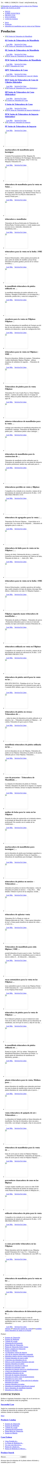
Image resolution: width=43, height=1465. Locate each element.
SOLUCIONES (10, 17)
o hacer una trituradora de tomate (16, 1371)
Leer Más (9, 44)
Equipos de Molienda (12, 1339)
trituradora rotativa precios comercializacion (19, 1356)
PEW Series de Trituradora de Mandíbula (23, 60)
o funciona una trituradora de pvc (16, 1360)
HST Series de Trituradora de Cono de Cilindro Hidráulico (21, 81)
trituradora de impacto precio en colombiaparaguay (21, 1369)
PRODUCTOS (10, 15)
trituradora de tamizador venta (15, 1367)
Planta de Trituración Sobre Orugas (16, 1347)
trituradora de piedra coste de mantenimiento (19, 1377)
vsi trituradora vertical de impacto (16, 1352)
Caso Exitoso (6, 1437)
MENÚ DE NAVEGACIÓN (10, 8)
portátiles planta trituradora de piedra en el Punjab (23, 1329)
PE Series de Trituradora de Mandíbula (22, 50)
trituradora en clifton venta (13, 1390)
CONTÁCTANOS (11, 19)
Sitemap (7, 1328)
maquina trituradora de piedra (14, 1364)
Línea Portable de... (11, 1441)
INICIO (7, 11)
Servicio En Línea (20, 44)
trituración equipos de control (22, 1328)
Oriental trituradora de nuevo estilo (16, 1358)
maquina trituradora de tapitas (14, 1384)
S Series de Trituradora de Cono (19, 104)
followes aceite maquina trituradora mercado (19, 1362)
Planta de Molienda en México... (15, 1449)
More (2, 1416)
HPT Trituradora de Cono (16, 70)
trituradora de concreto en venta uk (16, 1365)
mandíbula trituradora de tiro (14, 1373)
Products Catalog (8, 1420)
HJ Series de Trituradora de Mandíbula (22, 40)
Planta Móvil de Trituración (14, 1345)
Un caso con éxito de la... (13, 1445)
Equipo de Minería (11, 1350)
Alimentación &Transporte (14, 1343)
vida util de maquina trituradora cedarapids (19, 1354)
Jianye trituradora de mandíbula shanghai (18, 1388)
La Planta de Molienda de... (14, 1443)
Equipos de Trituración (12, 1337)
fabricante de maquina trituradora (16, 1375)
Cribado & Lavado (11, 1341)
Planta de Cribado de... (12, 1447)
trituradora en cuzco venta (13, 1379)
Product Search (7, 1453)
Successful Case (7, 1404)
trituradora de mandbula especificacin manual (20, 1386)
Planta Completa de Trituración (15, 1349)
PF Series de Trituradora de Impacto (20, 126)
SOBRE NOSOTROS (12, 13)
